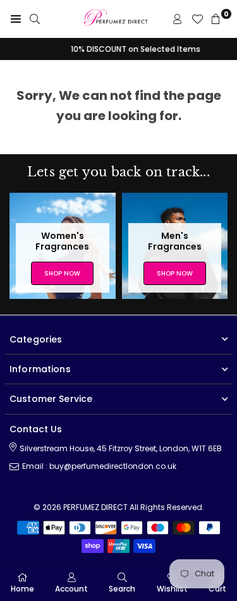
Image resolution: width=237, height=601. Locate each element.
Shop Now (62, 273)
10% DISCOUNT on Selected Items (118, 49)
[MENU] (15, 19)
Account (71, 588)
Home (22, 588)
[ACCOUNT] (177, 19)
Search (122, 588)
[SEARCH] (34, 19)
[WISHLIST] (197, 19)
